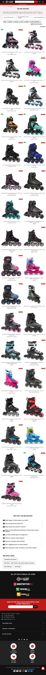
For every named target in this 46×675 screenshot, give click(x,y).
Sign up (35, 606)
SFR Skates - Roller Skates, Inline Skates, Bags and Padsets (19, 563)
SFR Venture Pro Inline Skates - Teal (11, 221)
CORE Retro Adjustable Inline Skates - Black (34, 306)
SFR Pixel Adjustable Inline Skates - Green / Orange (11, 137)
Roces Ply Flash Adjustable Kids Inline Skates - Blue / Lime (34, 448)
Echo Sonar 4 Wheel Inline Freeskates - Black (34, 334)
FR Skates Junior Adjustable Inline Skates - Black (11, 448)
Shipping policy (31, 669)
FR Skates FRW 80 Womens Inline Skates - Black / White (34, 363)
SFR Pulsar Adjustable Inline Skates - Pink (34, 52)
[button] (3, 1)
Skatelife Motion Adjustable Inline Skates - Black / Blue (34, 476)
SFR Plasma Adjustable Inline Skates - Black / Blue (34, 165)
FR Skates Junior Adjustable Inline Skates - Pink (11, 504)
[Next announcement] (40, 4)
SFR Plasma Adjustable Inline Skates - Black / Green (34, 137)
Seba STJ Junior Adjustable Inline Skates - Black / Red (34, 419)
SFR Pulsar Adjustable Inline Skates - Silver (11, 80)
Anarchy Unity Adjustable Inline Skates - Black (12, 419)
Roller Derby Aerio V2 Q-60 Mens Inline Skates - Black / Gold (34, 194)
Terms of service (25, 669)
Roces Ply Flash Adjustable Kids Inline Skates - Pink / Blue (34, 278)
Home (4, 6)
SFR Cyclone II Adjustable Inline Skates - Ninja (11, 109)
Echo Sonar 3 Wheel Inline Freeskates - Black (11, 475)
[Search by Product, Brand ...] (36, 2)
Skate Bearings (8, 566)
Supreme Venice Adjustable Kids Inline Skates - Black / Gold (34, 250)
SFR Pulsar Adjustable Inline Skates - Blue (34, 108)
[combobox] (26, 2)
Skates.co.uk (15, 667)
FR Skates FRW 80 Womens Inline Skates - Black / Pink (11, 335)
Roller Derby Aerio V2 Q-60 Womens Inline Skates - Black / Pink (34, 222)
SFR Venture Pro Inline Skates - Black (12, 165)
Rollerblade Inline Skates (10, 559)
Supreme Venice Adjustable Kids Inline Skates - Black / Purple (11, 194)
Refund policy (13, 669)
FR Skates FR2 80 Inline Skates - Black (34, 390)
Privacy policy (19, 669)
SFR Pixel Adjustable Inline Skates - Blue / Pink (12, 53)
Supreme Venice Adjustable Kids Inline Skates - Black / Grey (11, 250)
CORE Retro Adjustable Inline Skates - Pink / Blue (11, 391)
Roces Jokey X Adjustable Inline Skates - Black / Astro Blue (11, 307)
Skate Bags (17, 566)
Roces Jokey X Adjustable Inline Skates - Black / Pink (11, 278)
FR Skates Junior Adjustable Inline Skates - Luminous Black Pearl (11, 363)
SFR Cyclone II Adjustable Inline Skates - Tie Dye (34, 81)
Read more (40, 13)
